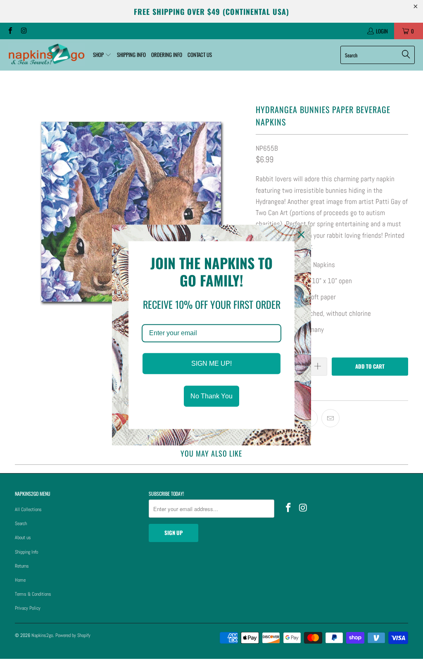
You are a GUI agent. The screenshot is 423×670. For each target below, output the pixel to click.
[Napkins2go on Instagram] (23, 31)
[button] (102, 55)
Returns (22, 566)
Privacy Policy (27, 608)
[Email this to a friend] (330, 418)
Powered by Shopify (72, 635)
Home (20, 580)
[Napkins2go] (46, 54)
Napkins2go (42, 635)
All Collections (28, 509)
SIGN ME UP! (211, 363)
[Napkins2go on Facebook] (10, 31)
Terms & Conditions (33, 594)
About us (23, 537)
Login (382, 31)
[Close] (301, 234)
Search (21, 523)
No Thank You (211, 396)
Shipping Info (26, 552)
